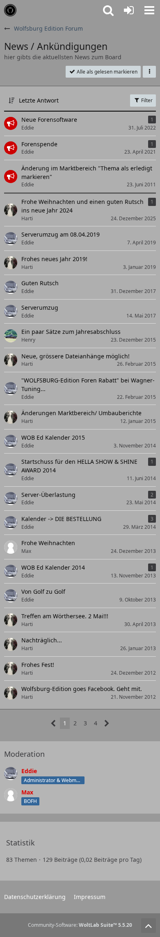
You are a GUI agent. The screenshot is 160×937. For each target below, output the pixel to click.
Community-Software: (80, 924)
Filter (146, 100)
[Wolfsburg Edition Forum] (10, 10)
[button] (149, 10)
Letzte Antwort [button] (39, 100)
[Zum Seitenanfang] (148, 925)
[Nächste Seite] (107, 723)
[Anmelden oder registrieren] (129, 10)
